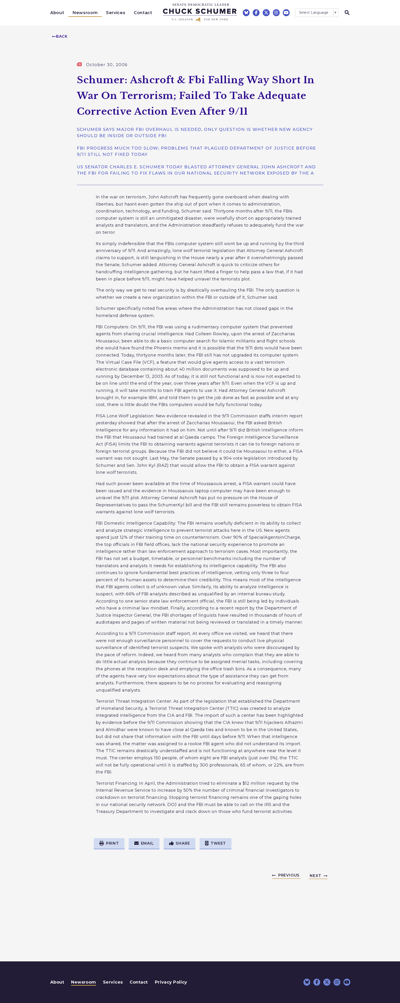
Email (147, 843)
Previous (289, 875)
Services (115, 12)
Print (112, 843)
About (57, 12)
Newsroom (85, 12)
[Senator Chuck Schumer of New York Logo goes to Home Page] (200, 12)
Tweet (218, 843)
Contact (143, 12)
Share (183, 843)
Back (62, 36)
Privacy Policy (171, 982)
